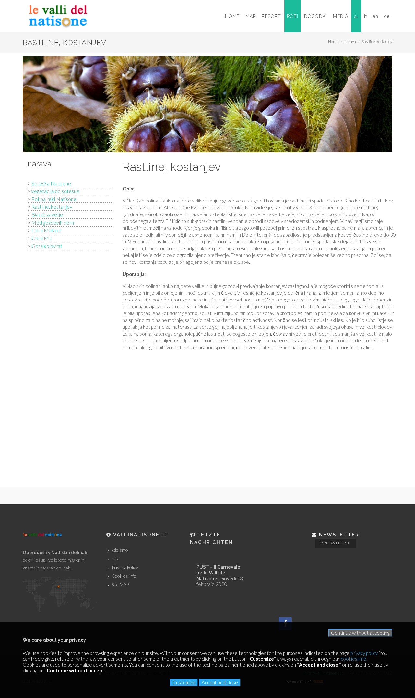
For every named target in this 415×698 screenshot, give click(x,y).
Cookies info (124, 576)
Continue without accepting (360, 633)
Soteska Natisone (51, 183)
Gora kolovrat (46, 246)
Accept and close (220, 682)
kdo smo (120, 550)
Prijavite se (335, 543)
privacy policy (363, 653)
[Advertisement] (70, 358)
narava (350, 41)
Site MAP (120, 584)
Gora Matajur (46, 230)
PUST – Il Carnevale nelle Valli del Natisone (218, 572)
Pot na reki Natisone (54, 199)
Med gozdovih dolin (52, 222)
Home (333, 41)
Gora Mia (41, 238)
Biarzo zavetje (47, 214)
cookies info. (354, 659)
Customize (184, 682)
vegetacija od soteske (55, 191)
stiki (116, 558)
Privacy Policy (125, 567)
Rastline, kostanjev (51, 206)
